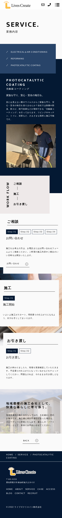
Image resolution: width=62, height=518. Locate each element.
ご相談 (18, 183)
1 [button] (15, 232)
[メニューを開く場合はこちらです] (57, 5)
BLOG (9, 493)
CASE (41, 489)
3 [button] (41, 232)
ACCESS (50, 489)
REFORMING (17, 59)
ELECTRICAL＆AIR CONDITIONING (29, 52)
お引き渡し (21, 204)
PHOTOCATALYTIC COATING (26, 65)
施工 (16, 193)
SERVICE (30, 489)
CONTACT (20, 493)
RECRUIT (33, 493)
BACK (26, 441)
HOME (9, 489)
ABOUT (19, 489)
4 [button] (54, 232)
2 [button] (28, 232)
